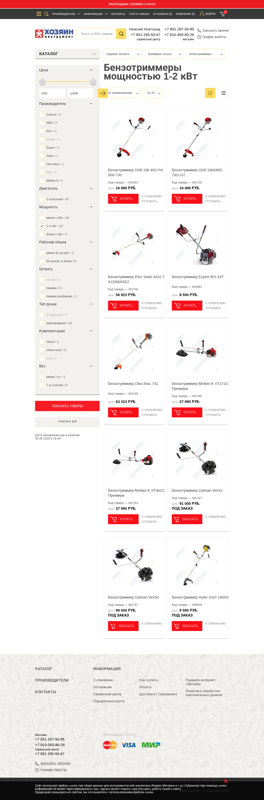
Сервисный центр (107, 694)
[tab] (67, 70)
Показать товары (67, 406)
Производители (63, 13)
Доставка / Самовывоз (158, 694)
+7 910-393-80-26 (179, 35)
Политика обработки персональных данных (204, 693)
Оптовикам (102, 687)
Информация (93, 13)
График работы (214, 37)
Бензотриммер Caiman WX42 (197, 490)
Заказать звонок (216, 30)
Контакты (118, 13)
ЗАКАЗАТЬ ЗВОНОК (55, 763)
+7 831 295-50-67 (145, 35)
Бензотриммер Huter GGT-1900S (200, 597)
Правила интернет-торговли (201, 682)
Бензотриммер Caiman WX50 (133, 597)
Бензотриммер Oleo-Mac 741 (133, 384)
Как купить (148, 680)
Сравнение (185, 13)
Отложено (162, 13)
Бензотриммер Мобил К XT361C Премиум (136, 493)
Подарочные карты (109, 701)
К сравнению (152, 196)
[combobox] (123, 54)
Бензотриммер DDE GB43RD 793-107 (197, 172)
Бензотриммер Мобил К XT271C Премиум (200, 386)
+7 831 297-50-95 (179, 29)
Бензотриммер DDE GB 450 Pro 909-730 (135, 172)
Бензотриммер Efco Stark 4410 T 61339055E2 (136, 279)
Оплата (145, 687)
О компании (103, 680)
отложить (149, 201)
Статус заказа (139, 13)
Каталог (43, 669)
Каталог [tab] (48, 53)
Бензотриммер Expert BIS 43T (198, 277)
